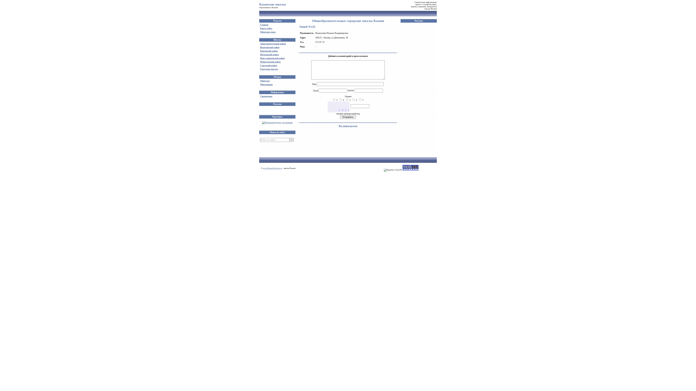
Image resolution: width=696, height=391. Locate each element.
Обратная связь (268, 32)
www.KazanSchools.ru (272, 168)
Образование (266, 84)
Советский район (268, 65)
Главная (264, 25)
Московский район (269, 54)
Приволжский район (270, 62)
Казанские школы (272, 4)
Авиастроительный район (273, 44)
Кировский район (269, 51)
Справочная (266, 96)
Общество (265, 81)
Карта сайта (266, 28)
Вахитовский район (269, 47)
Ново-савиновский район (272, 58)
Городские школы (269, 69)
